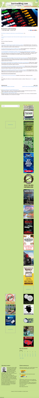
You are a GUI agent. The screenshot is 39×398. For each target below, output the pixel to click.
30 (35, 356)
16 (35, 354)
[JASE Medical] (29, 331)
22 (32, 355)
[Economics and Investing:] (19, 18)
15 (32, 354)
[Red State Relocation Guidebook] (29, 342)
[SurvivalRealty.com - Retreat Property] (29, 112)
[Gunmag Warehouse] (28, 226)
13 (27, 354)
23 (35, 355)
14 (30, 354)
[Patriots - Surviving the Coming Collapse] (28, 197)
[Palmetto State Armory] (28, 163)
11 (22, 354)
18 (22, 355)
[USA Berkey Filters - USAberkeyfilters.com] (10, 310)
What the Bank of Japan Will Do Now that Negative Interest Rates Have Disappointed (15, 62)
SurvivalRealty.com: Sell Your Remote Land (9, 92)
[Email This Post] (29, 30)
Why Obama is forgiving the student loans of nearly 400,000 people (12, 33)
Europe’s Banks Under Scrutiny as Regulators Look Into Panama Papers (13, 66)
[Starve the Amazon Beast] (10, 299)
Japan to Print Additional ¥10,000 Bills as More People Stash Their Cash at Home (14, 57)
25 (22, 356)
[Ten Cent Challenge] (29, 299)
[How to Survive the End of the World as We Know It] (28, 128)
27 (27, 356)
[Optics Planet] (29, 320)
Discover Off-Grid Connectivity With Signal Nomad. (10, 89)
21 (30, 355)
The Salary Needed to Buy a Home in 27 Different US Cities (10, 48)
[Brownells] (28, 275)
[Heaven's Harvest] (28, 242)
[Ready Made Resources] (28, 144)
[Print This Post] (28, 30)
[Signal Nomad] (28, 258)
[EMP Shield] (10, 320)
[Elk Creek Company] (28, 181)
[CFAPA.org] (29, 310)
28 (30, 356)
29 (32, 356)
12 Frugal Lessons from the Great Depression (8, 75)
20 (27, 355)
